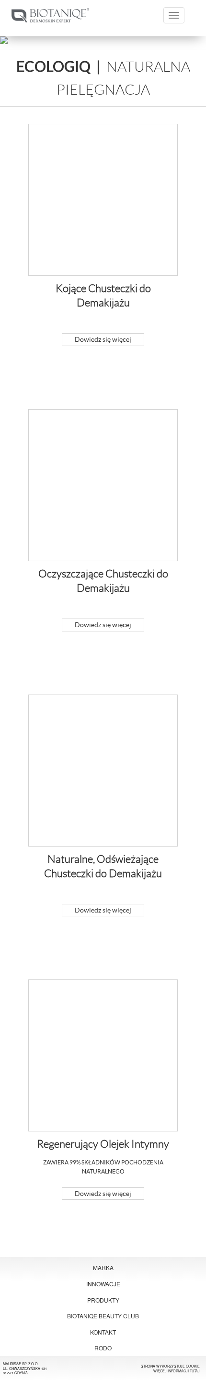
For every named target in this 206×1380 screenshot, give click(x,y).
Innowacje (103, 1284)
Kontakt (103, 1332)
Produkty (103, 1300)
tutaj (195, 1371)
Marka (103, 1267)
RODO (103, 1348)
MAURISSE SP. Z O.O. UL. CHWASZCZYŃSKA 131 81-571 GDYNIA (25, 1368)
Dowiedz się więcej (103, 339)
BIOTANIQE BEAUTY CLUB (103, 1316)
